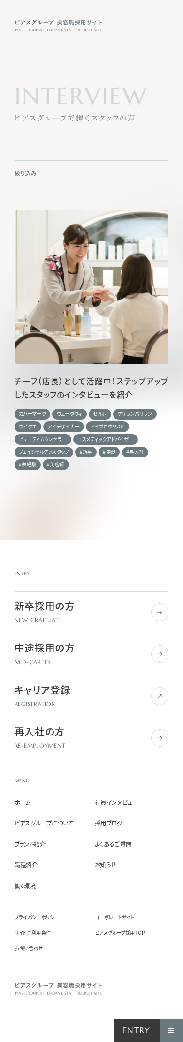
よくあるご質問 (113, 844)
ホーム (23, 802)
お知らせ (106, 865)
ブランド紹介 (30, 844)
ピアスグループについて (44, 823)
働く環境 (25, 886)
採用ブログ (108, 823)
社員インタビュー (116, 802)
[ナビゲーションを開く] (171, 1030)
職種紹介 (26, 865)
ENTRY (137, 1030)
